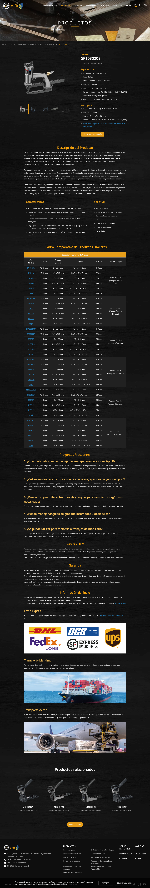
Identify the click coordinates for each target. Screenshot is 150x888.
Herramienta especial (71, 861)
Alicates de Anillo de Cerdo (101, 857)
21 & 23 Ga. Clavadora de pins (102, 850)
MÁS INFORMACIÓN (124, 883)
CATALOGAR (104, 5)
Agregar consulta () (94, 134)
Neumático (51, 44)
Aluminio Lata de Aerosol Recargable (101, 868)
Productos (11, 44)
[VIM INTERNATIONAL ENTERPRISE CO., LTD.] (13, 5)
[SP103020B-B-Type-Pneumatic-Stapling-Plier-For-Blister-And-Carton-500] (44, 77)
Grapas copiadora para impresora (72, 868)
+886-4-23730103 (24, 859)
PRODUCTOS (66, 5)
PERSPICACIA (91, 5)
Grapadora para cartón (26, 44)
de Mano (41, 44)
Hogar (3, 44)
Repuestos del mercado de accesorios (101, 862)
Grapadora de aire (70, 857)
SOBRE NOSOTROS (50, 5)
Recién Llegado (69, 850)
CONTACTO (117, 5)
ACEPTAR (105, 883)
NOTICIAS (78, 5)
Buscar (140, 5)
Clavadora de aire (98, 854)
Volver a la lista (75, 824)
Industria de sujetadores (72, 873)
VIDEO (128, 5)
